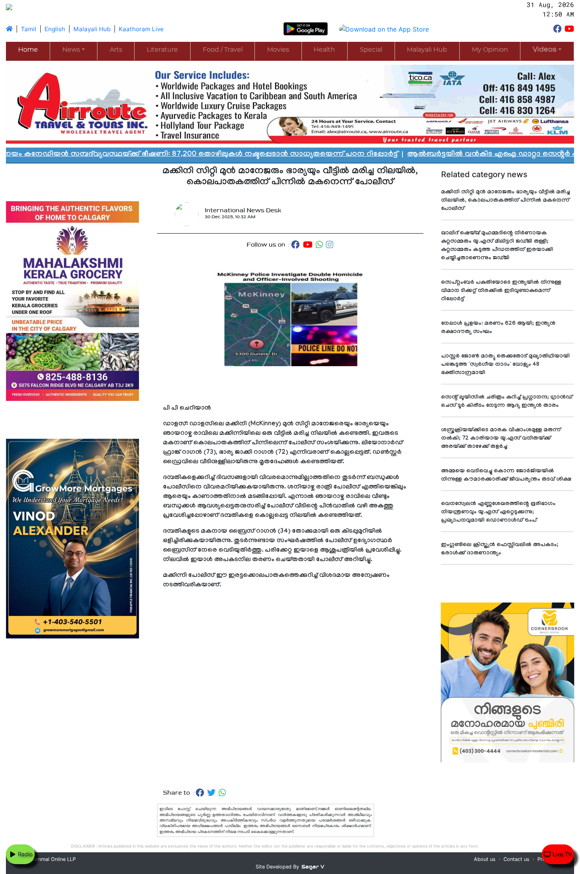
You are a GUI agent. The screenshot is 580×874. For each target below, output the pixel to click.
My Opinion (490, 50)
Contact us (516, 859)
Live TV (561, 854)
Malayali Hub (91, 29)
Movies (278, 50)
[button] (547, 51)
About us (485, 859)
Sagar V (312, 866)
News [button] (71, 50)
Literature (162, 50)
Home (28, 50)
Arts (116, 50)
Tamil (28, 29)
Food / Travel (223, 50)
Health (324, 50)
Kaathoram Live (141, 29)
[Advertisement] (290, 697)
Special (371, 50)
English (55, 29)
